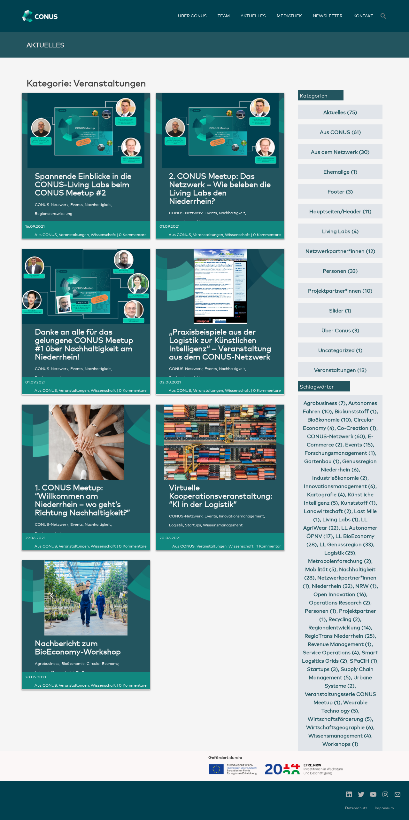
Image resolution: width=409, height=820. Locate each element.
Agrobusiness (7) (325, 402)
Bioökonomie (73, 663)
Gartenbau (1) (322, 460)
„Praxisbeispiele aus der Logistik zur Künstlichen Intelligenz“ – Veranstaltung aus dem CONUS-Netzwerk (220, 343)
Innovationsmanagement (241, 515)
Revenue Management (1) (340, 643)
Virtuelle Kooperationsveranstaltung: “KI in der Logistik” (220, 495)
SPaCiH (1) (363, 660)
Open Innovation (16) (339, 593)
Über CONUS (192, 15)
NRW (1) (366, 585)
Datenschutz (356, 807)
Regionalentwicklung (53, 213)
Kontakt (363, 15)
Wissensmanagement (223, 524)
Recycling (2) (344, 618)
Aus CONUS (46, 234)
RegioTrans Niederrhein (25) (340, 635)
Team (224, 15)
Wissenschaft (103, 234)
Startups (193, 524)
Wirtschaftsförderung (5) (340, 718)
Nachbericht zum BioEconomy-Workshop (78, 646)
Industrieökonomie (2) (339, 477)
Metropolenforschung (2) (339, 560)
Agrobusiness (47, 663)
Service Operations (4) (331, 652)
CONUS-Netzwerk (51, 204)
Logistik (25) (339, 552)
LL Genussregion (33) (346, 544)
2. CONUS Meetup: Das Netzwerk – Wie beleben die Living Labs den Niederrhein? (220, 188)
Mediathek (289, 15)
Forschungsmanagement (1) (340, 452)
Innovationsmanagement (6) (339, 485)
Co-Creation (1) (356, 427)
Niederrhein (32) (332, 585)
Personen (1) (320, 610)
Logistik (176, 524)
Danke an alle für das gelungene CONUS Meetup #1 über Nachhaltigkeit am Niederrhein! (84, 343)
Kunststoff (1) (358, 502)
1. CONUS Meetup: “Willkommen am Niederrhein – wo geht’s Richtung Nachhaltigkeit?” (82, 499)
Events (76, 204)
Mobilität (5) (320, 568)
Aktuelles (253, 15)
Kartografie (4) (326, 494)
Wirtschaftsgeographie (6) (339, 726)
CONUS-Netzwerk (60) (336, 435)
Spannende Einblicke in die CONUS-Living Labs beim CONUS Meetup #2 (83, 183)
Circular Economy (102, 663)
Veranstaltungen (74, 234)
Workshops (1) (340, 743)
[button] (383, 16)
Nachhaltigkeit (98, 204)
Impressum (384, 807)
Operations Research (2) (339, 602)
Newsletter (328, 15)
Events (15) (359, 444)
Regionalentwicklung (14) (339, 627)
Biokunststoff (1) (356, 410)
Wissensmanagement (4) (339, 735)
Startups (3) (322, 668)
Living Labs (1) (340, 519)
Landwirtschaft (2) (327, 510)
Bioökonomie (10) (329, 419)
